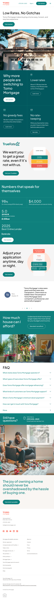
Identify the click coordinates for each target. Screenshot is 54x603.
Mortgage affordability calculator (10, 539)
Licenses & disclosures (32, 553)
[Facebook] (3, 531)
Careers (29, 542)
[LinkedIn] (13, 531)
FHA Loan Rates (6, 556)
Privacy (28, 547)
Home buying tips (7, 565)
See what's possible (11, 502)
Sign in (31, 3)
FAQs (4, 571)
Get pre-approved (7, 542)
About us (29, 539)
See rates (35, 132)
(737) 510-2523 (6, 522)
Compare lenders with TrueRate (10, 545)
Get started (41, 3)
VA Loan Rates (6, 553)
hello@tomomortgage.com (9, 525)
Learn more (35, 93)
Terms (28, 550)
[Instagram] (7, 531)
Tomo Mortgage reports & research (11, 562)
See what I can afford (36, 326)
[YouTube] (10, 531)
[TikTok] (17, 531)
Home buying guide (7, 568)
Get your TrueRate (11, 173)
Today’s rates (6, 547)
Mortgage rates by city (8, 550)
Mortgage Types (6, 559)
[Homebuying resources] (50, 3)
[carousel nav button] (22, 308)
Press (28, 545)
